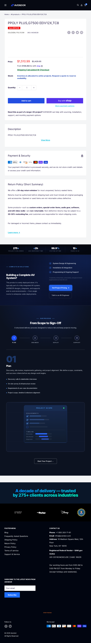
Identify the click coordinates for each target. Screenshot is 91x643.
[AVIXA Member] (47, 612)
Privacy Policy (10, 547)
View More (45, 140)
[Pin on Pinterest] (73, 32)
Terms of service (11, 550)
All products (15, 14)
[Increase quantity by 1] (34, 87)
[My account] (81, 5)
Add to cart (26, 101)
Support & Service (12, 554)
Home (6, 14)
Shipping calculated (27, 70)
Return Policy (10, 543)
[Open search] (78, 5)
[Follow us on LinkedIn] (10, 626)
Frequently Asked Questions (16, 536)
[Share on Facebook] (68, 32)
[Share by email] (81, 32)
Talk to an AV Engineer (60, 295)
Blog (6, 532)
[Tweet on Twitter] (77, 32)
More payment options (64, 106)
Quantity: (12, 87)
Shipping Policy (10, 540)
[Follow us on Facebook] (6, 626)
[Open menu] (5, 5)
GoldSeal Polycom (16, 32)
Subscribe (12, 595)
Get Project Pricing (59, 288)
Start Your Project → (46, 461)
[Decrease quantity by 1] (19, 87)
